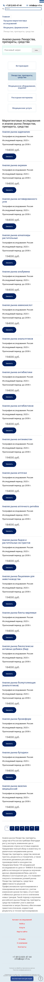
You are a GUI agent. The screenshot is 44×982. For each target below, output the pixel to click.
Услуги (22, 927)
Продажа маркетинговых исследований (15, 22)
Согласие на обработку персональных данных (22, 968)
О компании (22, 943)
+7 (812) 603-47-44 (13, 5)
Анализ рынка (16, 131)
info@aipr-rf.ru (35, 5)
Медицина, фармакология (15, 27)
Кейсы (22, 923)
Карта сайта (22, 931)
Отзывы (22, 939)
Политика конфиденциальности (22, 970)
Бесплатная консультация (22, 979)
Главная (6, 16)
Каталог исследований (22, 920)
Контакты (22, 947)
